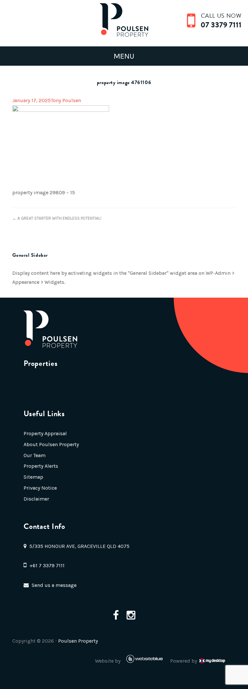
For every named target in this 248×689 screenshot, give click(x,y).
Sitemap (33, 477)
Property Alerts (41, 466)
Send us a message (54, 585)
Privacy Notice (40, 488)
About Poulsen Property (51, 444)
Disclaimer (36, 499)
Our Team (35, 455)
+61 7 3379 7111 (47, 565)
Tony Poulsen (66, 100)
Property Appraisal (45, 433)
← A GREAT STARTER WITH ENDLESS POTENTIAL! (56, 218)
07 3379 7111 (221, 25)
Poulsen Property (78, 641)
